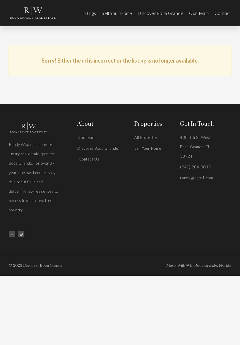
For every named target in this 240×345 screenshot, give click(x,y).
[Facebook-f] (12, 234)
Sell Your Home (117, 13)
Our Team (198, 13)
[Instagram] (21, 234)
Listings (88, 13)
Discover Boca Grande (160, 13)
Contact (223, 13)
